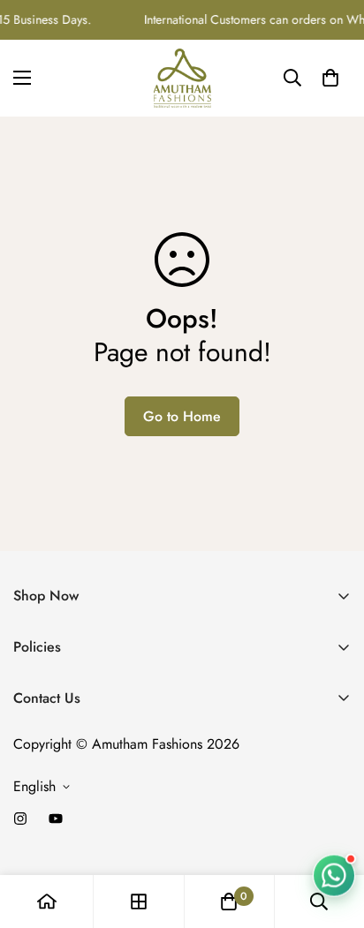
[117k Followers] (20, 818)
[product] (46, 901)
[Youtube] (56, 818)
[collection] (139, 901)
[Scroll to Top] (332, 834)
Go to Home (182, 416)
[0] (330, 77)
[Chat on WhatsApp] (334, 876)
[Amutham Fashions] (182, 78)
